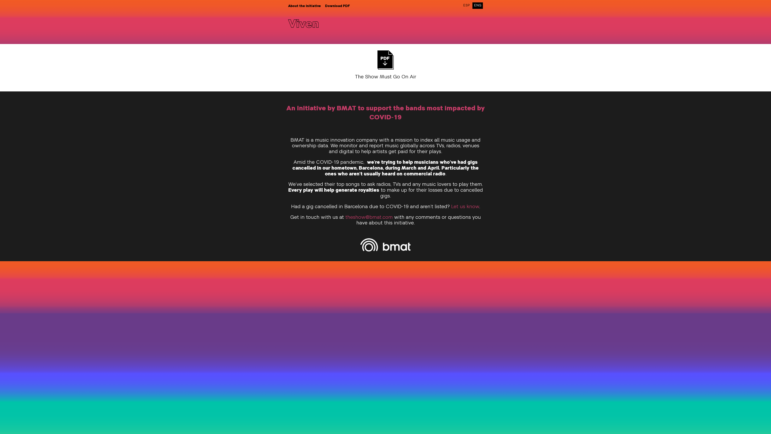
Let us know (465, 207)
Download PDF (337, 6)
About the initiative (304, 6)
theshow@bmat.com (369, 217)
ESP (466, 5)
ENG (477, 5)
